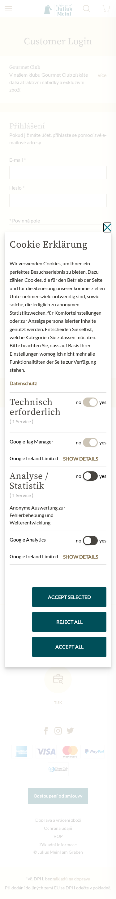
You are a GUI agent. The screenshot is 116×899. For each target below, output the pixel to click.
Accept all (69, 647)
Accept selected (69, 597)
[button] (84, 459)
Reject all (69, 622)
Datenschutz (23, 383)
